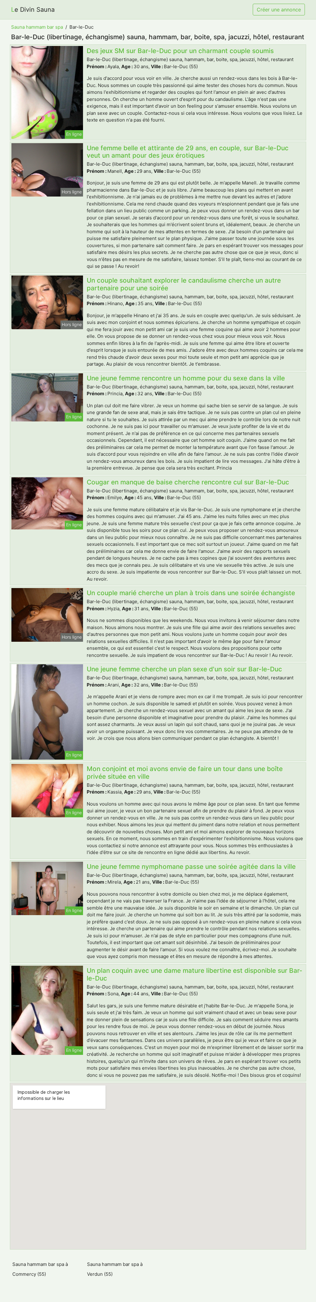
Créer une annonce (279, 9)
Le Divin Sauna (33, 9)
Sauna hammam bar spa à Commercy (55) (40, 1269)
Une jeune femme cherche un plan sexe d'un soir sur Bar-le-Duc (184, 669)
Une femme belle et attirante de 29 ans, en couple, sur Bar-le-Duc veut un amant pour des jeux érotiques (188, 152)
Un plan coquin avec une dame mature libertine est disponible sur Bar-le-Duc (194, 974)
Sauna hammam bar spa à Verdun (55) (115, 1269)
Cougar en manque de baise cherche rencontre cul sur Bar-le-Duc (188, 482)
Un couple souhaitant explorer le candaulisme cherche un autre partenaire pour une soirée (184, 284)
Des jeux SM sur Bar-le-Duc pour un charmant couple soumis (180, 51)
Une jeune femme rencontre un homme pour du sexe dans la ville (186, 378)
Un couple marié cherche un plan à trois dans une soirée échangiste (191, 593)
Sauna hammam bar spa (37, 27)
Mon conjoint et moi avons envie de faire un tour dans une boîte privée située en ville (185, 772)
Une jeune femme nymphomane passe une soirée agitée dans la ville (191, 866)
